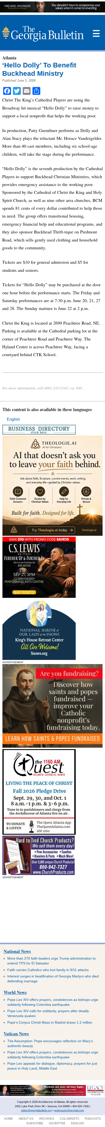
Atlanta (9, 58)
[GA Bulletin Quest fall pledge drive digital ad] (39, 833)
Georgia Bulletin (42, 34)
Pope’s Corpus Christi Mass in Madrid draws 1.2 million (49, 1022)
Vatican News (16, 1033)
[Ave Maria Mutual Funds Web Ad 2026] (52, 11)
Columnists (69, 1118)
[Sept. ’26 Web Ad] (39, 659)
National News (17, 951)
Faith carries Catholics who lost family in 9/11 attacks (48, 970)
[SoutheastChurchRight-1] (38, 874)
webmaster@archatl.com (69, 1110)
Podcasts (93, 1118)
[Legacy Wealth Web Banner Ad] (52, 1095)
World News (15, 992)
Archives (46, 1118)
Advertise (57, 1123)
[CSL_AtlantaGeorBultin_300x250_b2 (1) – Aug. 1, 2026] (39, 596)
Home (8, 1118)
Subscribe (34, 1123)
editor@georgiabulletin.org (36, 1110)
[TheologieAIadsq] (52, 534)
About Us (26, 1118)
